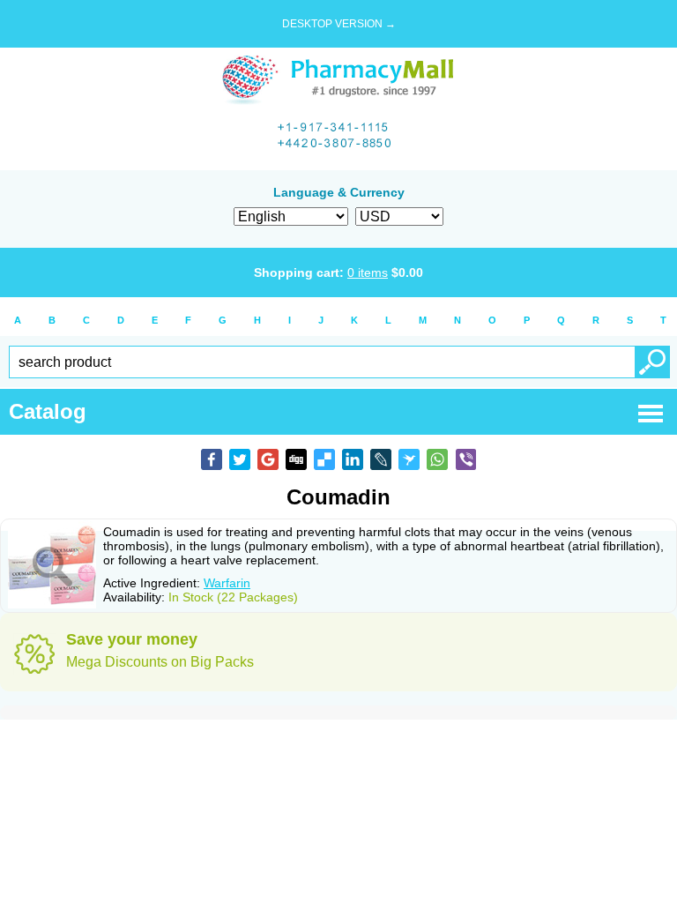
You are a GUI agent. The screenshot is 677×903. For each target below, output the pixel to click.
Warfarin (227, 583)
